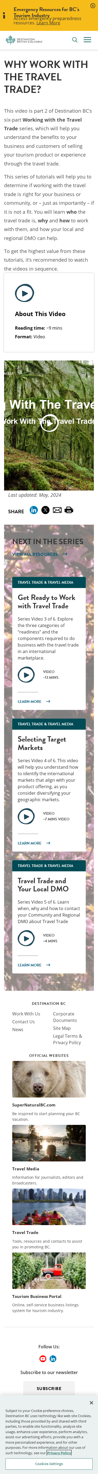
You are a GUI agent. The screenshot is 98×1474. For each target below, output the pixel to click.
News (17, 1030)
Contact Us (23, 1022)
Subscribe (49, 1388)
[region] (49, 1434)
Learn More (48, 23)
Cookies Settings (49, 1463)
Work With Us (26, 1014)
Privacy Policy (59, 1452)
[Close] (91, 1403)
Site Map (62, 1028)
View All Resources (35, 554)
